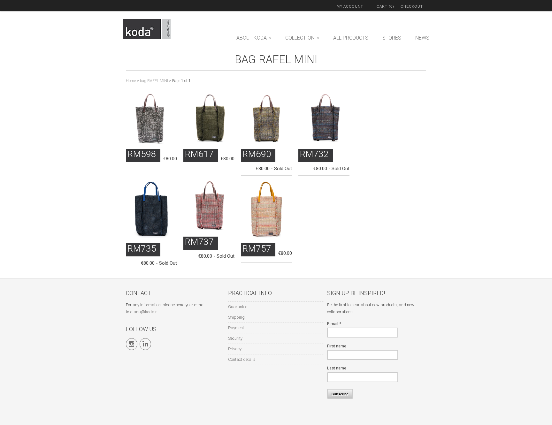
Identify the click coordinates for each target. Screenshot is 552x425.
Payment (236, 327)
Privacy (234, 348)
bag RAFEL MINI (276, 59)
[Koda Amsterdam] (155, 30)
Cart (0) (385, 6)
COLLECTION (302, 38)
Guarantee (237, 306)
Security (235, 338)
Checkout (412, 6)
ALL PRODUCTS (350, 38)
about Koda (253, 38)
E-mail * (334, 323)
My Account (350, 6)
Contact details (242, 359)
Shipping (236, 317)
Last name (336, 368)
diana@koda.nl (144, 311)
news (422, 38)
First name (336, 346)
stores (391, 38)
